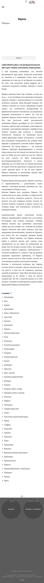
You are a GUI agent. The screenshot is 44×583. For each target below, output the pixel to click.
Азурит (7, 305)
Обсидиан (8, 405)
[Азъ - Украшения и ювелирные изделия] (31, 7)
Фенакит (7, 449)
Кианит (7, 385)
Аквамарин (8, 309)
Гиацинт (7, 353)
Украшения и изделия (27, 575)
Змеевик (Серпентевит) (13, 377)
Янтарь (7, 476)
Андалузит (8, 325)
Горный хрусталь (11, 357)
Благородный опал (11, 333)
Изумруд (7, 381)
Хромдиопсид (10, 460)
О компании (12, 575)
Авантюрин (8, 297)
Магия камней (8, 577)
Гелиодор (8, 341)
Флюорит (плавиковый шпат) (16, 452)
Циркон (7, 464)
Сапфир (7, 425)
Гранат (7, 361)
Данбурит (8, 365)
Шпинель (8, 472)
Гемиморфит (9, 349)
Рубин (6, 421)
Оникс (6, 413)
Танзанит (8, 436)
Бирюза (7, 329)
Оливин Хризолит (11, 409)
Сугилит (7, 433)
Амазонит (8, 317)
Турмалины (8, 445)
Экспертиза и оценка (24, 577)
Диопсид (7, 369)
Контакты (38, 577)
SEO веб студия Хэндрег (26, 571)
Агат (5, 301)
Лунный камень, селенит (14, 393)
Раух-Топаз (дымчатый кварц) (16, 417)
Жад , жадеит (9, 373)
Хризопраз (8, 456)
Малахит (7, 397)
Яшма (6, 480)
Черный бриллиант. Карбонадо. (17, 468)
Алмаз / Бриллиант (11, 313)
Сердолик (8, 429)
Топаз (6, 440)
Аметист (7, 321)
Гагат (6, 337)
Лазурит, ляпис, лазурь (13, 389)
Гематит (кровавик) (12, 345)
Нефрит (7, 401)
